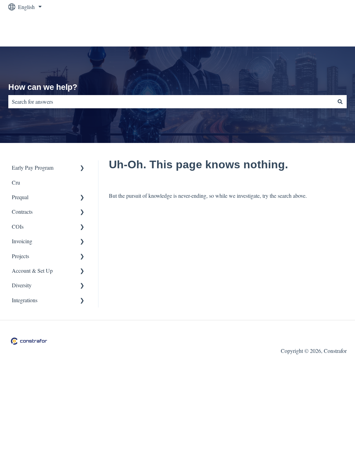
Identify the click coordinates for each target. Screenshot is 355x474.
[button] (82, 168)
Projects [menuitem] (20, 256)
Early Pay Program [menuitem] (32, 167)
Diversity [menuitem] (22, 285)
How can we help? (42, 87)
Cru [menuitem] (16, 182)
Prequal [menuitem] (20, 197)
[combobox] (171, 101)
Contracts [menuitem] (22, 211)
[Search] (340, 101)
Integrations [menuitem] (24, 300)
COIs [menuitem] (18, 226)
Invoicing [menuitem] (22, 241)
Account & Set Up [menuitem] (32, 270)
